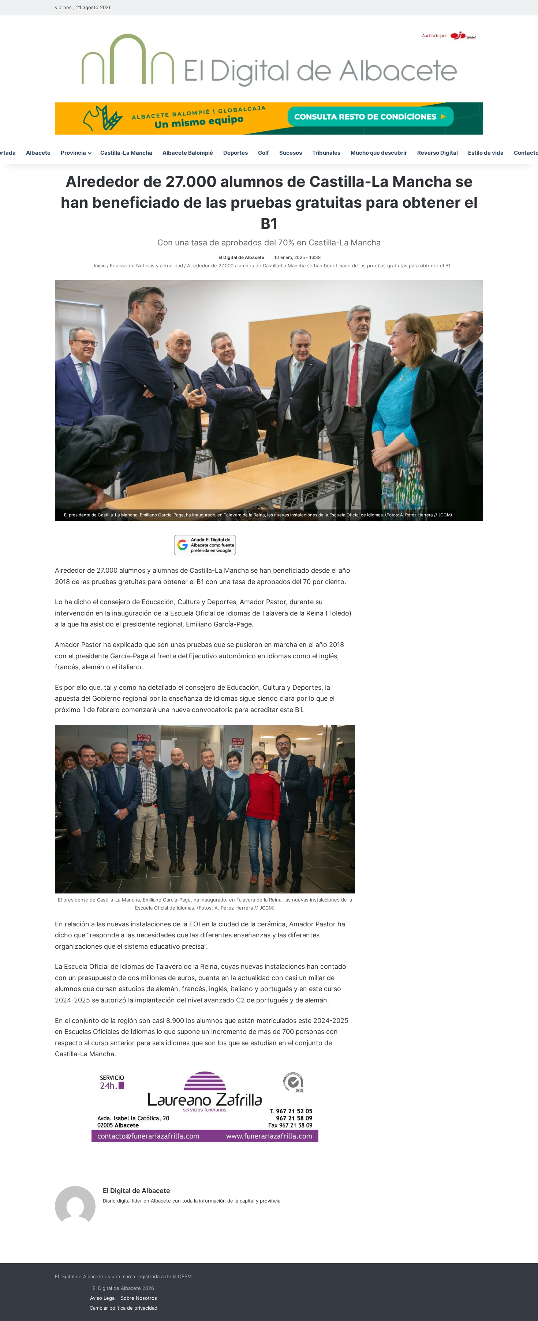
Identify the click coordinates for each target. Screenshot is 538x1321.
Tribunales (326, 152)
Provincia (73, 152)
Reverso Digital (437, 152)
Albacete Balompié (187, 152)
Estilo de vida (486, 152)
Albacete (38, 152)
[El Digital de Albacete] (269, 59)
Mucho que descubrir (379, 152)
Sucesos (290, 152)
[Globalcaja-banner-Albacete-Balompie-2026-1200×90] (269, 118)
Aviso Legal (103, 1298)
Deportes (235, 152)
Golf (263, 152)
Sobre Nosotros (139, 1298)
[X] (124, 1212)
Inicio (99, 265)
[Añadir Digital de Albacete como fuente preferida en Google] (205, 544)
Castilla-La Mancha (126, 152)
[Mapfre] (204, 1140)
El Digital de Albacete (241, 257)
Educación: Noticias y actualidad (146, 265)
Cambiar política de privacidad (123, 1308)
